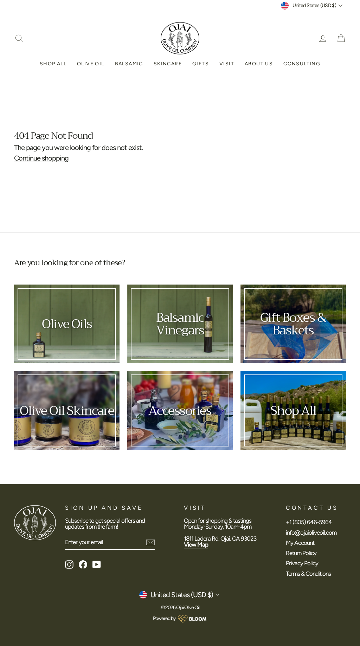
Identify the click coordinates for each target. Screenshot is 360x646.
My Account (300, 542)
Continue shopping (41, 158)
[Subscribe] (150, 542)
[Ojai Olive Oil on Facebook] (83, 564)
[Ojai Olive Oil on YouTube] (96, 564)
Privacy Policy (302, 563)
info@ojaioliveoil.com (311, 532)
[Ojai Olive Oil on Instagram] (69, 564)
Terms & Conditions (308, 573)
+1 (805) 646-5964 (309, 522)
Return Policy (301, 552)
